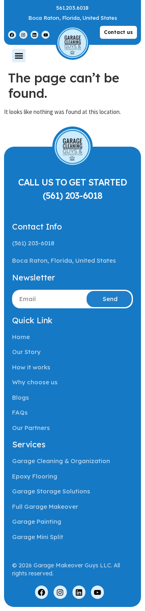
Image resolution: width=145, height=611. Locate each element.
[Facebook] (12, 35)
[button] (18, 55)
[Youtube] (45, 35)
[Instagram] (23, 35)
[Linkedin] (35, 35)
